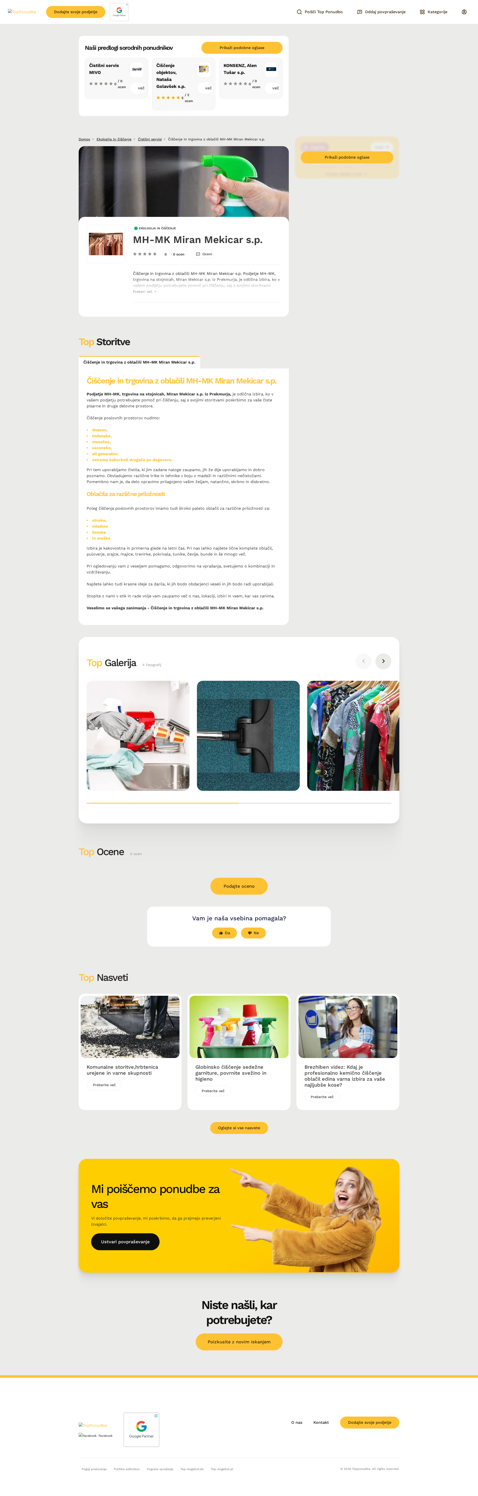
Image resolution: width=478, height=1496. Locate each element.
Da (227, 933)
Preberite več (104, 1085)
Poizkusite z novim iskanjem (239, 1341)
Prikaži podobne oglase (242, 47)
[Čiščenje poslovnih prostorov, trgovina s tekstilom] (138, 736)
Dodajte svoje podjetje (75, 11)
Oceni (207, 254)
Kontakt (321, 1422)
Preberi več (143, 292)
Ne (256, 933)
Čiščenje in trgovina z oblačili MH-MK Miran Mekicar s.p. (139, 362)
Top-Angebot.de (192, 1469)
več (141, 88)
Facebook (106, 1435)
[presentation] (363, 661)
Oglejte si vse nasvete (239, 1127)
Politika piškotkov (127, 1469)
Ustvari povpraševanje (125, 1241)
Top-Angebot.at (222, 1469)
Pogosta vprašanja (160, 1469)
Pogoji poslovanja (94, 1469)
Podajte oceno (239, 886)
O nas (296, 1422)
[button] (163, 803)
